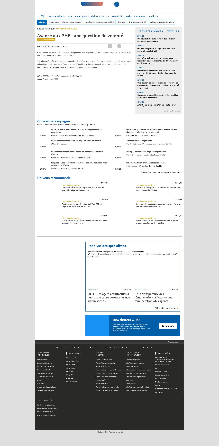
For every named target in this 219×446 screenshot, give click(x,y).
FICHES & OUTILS (101, 354)
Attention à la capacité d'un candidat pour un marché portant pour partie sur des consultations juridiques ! (156, 107)
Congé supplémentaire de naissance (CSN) (99, 22)
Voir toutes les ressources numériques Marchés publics (161, 172)
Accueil (42, 16)
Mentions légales (161, 382)
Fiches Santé (100, 380)
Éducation (40, 384)
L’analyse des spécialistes (46, 405)
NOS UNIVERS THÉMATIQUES (43, 354)
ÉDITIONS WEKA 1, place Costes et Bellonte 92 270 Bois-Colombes (164, 359)
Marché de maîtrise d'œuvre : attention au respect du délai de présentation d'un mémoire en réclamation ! (157, 61)
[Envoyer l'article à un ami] (124, 46)
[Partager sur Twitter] (114, 46)
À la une (42, 22)
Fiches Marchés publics (104, 360)
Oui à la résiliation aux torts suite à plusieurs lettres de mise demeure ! (156, 40)
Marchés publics (42, 360)
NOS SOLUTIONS (74, 353)
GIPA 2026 (121, 22)
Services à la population (45, 377)
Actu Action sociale (132, 366)
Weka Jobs (70, 371)
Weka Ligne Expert (72, 361)
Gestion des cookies (162, 375)
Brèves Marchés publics (45, 412)
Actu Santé (129, 380)
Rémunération (92, 289)
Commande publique (46, 39)
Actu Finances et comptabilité (136, 373)
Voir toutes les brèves (172, 111)
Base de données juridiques (46, 415)
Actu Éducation (131, 384)
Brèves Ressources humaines (47, 408)
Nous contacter (173, 342)
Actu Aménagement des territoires (137, 387)
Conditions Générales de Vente (166, 389)
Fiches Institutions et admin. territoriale (109, 370)
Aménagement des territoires (47, 387)
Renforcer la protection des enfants (162, 22)
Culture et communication (45, 390)
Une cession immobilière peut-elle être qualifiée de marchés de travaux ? (157, 96)
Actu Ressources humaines (135, 363)
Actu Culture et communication (136, 390)
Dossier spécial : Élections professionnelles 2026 (65, 22)
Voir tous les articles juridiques (166, 308)
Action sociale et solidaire (45, 366)
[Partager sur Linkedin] (110, 46)
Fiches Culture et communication (107, 390)
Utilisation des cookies (163, 378)
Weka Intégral (71, 358)
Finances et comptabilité (45, 373)
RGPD (157, 385)
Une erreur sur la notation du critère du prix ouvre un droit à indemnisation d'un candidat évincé (156, 73)
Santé (39, 380)
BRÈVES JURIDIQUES (46, 28)
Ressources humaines (44, 363)
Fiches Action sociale (103, 366)
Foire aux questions (162, 365)
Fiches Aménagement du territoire (107, 387)
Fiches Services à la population (106, 377)
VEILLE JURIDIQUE (45, 400)
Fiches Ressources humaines (106, 363)
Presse (157, 368)
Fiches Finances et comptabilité (107, 373)
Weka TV (69, 375)
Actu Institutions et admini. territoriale (138, 370)
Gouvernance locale (44, 370)
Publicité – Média (161, 372)
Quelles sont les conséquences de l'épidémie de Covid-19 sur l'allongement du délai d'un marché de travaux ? (158, 85)
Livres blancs (70, 378)
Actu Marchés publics (133, 360)
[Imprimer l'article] (129, 46)
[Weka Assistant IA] (92, 4)
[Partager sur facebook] (119, 46)
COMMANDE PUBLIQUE (67, 28)
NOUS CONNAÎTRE (164, 353)
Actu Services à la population (136, 377)
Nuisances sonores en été (137, 22)
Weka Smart (70, 365)
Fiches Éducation (102, 384)
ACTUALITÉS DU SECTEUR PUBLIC (134, 354)
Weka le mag (70, 368)
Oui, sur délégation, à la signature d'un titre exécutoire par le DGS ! (156, 49)
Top (57, 347)
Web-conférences (72, 382)
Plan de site (159, 392)
